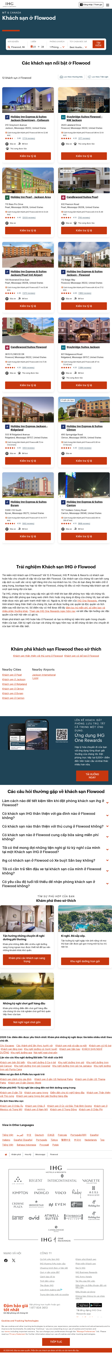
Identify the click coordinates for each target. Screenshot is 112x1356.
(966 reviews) (28, 367)
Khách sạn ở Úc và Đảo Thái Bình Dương (69, 1105)
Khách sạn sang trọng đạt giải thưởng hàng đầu (42, 1096)
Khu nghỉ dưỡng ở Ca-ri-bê (41, 1062)
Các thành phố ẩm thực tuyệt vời (34, 1045)
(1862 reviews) (84, 293)
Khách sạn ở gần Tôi (11, 1092)
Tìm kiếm (98, 44)
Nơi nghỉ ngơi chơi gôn (45, 1052)
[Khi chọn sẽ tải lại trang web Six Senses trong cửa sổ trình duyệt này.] (18, 1180)
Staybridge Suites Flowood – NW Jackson (85, 118)
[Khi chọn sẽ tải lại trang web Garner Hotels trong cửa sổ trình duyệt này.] (18, 1217)
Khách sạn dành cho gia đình (16, 1079)
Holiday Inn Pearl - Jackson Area (31, 197)
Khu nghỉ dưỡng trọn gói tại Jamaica (72, 1065)
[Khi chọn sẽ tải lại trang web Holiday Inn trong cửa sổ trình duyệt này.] (94, 1204)
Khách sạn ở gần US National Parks (53, 1079)
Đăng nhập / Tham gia (92, 4)
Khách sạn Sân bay (69, 1049)
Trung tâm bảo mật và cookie (54, 1294)
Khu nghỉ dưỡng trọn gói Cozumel (32, 1065)
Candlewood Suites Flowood (29, 347)
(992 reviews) (28, 523)
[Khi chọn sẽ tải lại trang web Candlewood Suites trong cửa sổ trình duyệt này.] (56, 1229)
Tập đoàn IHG (47, 1285)
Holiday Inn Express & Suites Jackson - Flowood (85, 273)
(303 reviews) (28, 448)
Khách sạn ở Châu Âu (11, 1105)
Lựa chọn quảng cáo (50, 1289)
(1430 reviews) (84, 448)
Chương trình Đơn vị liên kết (54, 1267)
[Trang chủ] (5, 1154)
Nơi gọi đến (13, 42)
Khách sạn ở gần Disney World (24, 1082)
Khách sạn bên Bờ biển (12, 1062)
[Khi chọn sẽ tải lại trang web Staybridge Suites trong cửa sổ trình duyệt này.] (73, 1217)
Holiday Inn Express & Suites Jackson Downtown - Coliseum (30, 118)
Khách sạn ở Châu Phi (91, 1109)
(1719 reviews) (28, 138)
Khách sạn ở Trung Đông (63, 1109)
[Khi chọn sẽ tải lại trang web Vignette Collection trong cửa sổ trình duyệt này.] (91, 1180)
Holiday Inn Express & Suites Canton (85, 504)
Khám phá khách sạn (86, 1259)
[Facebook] (6, 1260)
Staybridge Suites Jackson (83, 347)
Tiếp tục (56, 1341)
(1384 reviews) (84, 367)
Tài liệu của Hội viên (85, 1280)
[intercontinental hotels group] (9, 4)
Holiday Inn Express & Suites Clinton (85, 428)
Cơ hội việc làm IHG (50, 1259)
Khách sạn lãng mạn (11, 1049)
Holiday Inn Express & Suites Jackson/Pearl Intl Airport (29, 273)
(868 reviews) (84, 523)
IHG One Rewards (87, 600)
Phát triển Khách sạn (86, 1263)
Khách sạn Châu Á (35, 1105)
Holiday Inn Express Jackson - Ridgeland (29, 428)
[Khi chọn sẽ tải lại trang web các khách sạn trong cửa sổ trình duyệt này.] (35, 1180)
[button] (107, 4)
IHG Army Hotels (84, 1276)
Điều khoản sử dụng (85, 1291)
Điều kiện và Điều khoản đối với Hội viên (91, 1286)
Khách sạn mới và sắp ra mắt (71, 1045)
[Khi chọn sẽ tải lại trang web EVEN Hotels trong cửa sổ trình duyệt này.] (57, 1204)
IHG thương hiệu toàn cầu (52, 1263)
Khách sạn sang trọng (36, 1092)
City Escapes (7, 1045)
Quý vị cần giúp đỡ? (50, 1272)
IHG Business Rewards (86, 1272)
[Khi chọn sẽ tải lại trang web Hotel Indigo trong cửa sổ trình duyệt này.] (41, 1192)
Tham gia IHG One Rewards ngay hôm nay (52, 611)
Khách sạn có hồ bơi (100, 1045)
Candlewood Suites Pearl (82, 197)
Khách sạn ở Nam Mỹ (36, 1109)
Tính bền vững (47, 1280)
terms (7, 1331)
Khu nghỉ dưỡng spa (21, 1052)
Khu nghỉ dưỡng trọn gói (71, 1062)
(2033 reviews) (29, 217)
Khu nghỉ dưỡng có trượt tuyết (40, 1049)
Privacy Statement (17, 1334)
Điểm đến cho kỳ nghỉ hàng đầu (67, 1092)
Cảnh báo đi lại (47, 1276)
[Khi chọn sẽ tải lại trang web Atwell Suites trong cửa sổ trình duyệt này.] (51, 1217)
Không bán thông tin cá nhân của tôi (90, 1296)
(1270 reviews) (28, 293)
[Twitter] (13, 1260)
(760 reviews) (84, 217)
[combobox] (18, 47)
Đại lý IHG (80, 1267)
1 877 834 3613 (38, 1307)
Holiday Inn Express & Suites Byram (29, 504)
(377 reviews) (84, 138)
